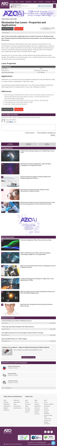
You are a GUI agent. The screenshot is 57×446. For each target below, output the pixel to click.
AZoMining (6, 410)
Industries (37, 408)
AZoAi (15, 404)
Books (36, 400)
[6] (10, 309)
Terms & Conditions (46, 412)
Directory (27, 408)
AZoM (5, 400)
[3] (10, 181)
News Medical (17, 406)
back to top (49, 427)
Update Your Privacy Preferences (13, 444)
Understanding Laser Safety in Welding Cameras (17, 321)
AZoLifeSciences (18, 408)
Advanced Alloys (12, 373)
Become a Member (48, 404)
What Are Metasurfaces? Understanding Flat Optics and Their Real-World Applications (37, 292)
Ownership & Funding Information (47, 422)
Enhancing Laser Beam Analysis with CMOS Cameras (18, 326)
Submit (53, 135)
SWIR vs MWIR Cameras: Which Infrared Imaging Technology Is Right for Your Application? (35, 253)
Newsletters (47, 406)
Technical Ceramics (13, 380)
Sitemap (37, 412)
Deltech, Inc (7, 335)
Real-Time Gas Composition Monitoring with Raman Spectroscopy (36, 305)
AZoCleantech (7, 406)
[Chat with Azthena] (53, 443)
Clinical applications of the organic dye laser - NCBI (18, 102)
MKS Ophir (6, 329)
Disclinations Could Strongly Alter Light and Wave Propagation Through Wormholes (35, 164)
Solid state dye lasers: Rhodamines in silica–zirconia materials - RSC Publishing (26, 100)
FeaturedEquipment (28, 144)
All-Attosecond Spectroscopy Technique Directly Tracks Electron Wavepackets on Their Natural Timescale (37, 203)
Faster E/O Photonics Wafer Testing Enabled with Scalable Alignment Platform (35, 177)
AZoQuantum (17, 402)
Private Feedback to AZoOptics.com (46, 133)
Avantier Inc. (7, 341)
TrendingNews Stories (10, 144)
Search (45, 402)
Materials (37, 404)
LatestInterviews (47, 144)
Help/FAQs (37, 410)
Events (36, 402)
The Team (37, 414)
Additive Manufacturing (14, 366)
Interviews (27, 410)
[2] (10, 168)
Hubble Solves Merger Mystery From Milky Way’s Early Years (37, 151)
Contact (46, 408)
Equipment (28, 404)
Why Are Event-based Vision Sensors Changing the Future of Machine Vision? (38, 266)
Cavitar (6, 323)
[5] (10, 207)
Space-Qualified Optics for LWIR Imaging (14, 339)
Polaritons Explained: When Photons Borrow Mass (35, 240)
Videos (26, 406)
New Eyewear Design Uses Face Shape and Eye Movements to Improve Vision (34, 190)
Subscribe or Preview (12, 368)
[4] (10, 194)
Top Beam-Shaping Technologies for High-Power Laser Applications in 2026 (37, 279)
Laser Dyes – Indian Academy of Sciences (15, 104)
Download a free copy (28, 357)
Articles (27, 402)
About (45, 400)
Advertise (46, 410)
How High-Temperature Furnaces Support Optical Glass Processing (22, 333)
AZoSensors (16, 400)
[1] (10, 155)
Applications (38, 406)
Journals (27, 412)
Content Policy (47, 418)
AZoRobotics (7, 404)
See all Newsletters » (7, 388)
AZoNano (6, 402)
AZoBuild (6, 408)
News (26, 400)
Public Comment (30, 133)
